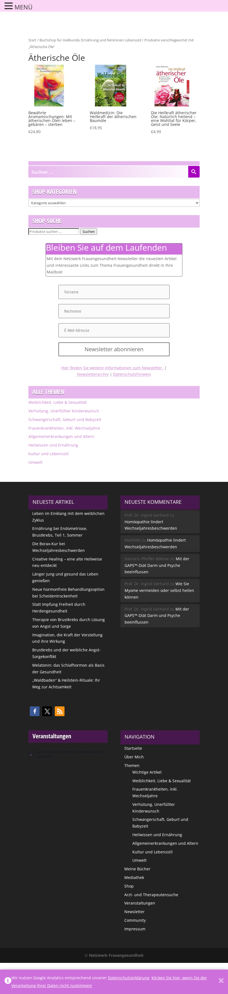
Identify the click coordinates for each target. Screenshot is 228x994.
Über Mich (134, 756)
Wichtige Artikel (147, 772)
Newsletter (134, 911)
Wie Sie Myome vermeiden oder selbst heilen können (159, 590)
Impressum (134, 928)
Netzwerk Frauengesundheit (116, 955)
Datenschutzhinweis (132, 374)
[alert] (68, 754)
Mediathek (134, 877)
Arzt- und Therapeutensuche (151, 894)
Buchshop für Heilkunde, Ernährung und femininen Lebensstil (90, 40)
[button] (34, 711)
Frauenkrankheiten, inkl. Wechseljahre (64, 428)
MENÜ (23, 7)
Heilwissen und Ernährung (53, 445)
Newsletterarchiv (93, 374)
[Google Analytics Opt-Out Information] (7, 981)
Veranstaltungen (139, 903)
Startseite (133, 748)
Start (32, 40)
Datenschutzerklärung (128, 977)
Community (135, 920)
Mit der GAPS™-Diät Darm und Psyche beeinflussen (157, 565)
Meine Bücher (137, 868)
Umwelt (35, 462)
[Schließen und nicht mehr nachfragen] (221, 981)
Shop (129, 886)
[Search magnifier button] (194, 172)
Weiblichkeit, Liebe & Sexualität (57, 402)
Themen (132, 765)
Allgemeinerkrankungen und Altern (61, 436)
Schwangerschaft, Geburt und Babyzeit (64, 419)
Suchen (89, 231)
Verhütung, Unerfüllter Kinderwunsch (63, 410)
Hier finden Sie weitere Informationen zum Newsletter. (112, 367)
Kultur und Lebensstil (48, 453)
